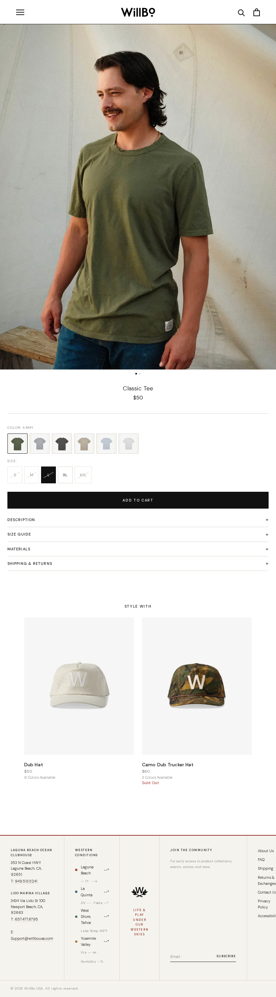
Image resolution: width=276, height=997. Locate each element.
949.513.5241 (26, 881)
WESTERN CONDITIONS (86, 852)
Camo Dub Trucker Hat (168, 765)
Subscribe (226, 956)
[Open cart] (256, 12)
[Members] (139, 892)
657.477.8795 (26, 919)
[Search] (241, 12)
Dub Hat (33, 765)
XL (65, 475)
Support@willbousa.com (32, 938)
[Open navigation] (20, 12)
